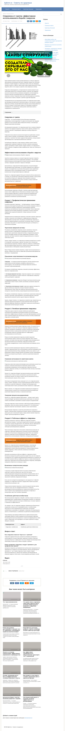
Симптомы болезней (28, 9)
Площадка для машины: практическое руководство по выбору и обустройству (52, 59)
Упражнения (39, 9)
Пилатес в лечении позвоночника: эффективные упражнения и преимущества (11, 653)
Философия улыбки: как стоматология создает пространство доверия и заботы (53, 41)
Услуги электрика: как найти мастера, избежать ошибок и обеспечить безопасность (51, 54)
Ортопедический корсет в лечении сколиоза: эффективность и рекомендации (31, 699)
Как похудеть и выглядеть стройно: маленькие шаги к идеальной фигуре (31, 677)
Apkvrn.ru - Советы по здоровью (18, 3)
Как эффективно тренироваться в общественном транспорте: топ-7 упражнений (31, 654)
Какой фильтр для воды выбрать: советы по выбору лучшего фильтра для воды (31, 629)
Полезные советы (16, 9)
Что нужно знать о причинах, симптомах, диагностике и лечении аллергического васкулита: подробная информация (31, 604)
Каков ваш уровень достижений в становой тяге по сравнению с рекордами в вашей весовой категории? (11, 629)
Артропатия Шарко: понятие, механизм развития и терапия (11, 698)
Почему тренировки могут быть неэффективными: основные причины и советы (11, 677)
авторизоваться (28, 717)
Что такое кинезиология (10, 602)
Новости (7, 9)
